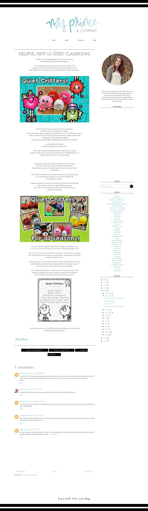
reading (117, 248)
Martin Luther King (117, 200)
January (107, 335)
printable (117, 246)
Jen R (21, 389)
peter (21, 429)
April (106, 326)
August (107, 315)
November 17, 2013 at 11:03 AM (32, 389)
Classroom (81, 40)
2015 (105, 285)
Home (53, 40)
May (106, 324)
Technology (117, 212)
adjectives (117, 214)
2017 (104, 280)
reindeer (117, 252)
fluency (117, 230)
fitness (117, 228)
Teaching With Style (117, 210)
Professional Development (117, 204)
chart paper (117, 220)
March (107, 329)
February (107, 332)
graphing (117, 232)
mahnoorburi (24, 415)
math (117, 238)
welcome (117, 271)
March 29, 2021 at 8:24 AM (36, 415)
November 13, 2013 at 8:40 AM (35, 373)
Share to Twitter (61, 350)
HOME (55, 471)
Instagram (117, 198)
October (107, 310)
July (106, 318)
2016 (105, 282)
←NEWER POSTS (20, 471)
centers (117, 218)
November (108, 296)
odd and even (117, 244)
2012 (105, 338)
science (117, 256)
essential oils (117, 226)
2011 (105, 341)
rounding (117, 254)
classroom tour (117, 222)
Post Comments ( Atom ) (30, 475)
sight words (117, 258)
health (117, 234)
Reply (21, 383)
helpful (41, 420)
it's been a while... (109, 304)
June (106, 321)
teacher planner (117, 264)
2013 (105, 291)
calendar (117, 216)
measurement (117, 240)
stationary (117, 263)
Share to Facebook (34, 350)
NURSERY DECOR (109, 301)
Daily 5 (117, 196)
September (108, 313)
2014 (105, 288)
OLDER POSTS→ (89, 471)
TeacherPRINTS (117, 206)
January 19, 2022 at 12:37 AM (32, 429)
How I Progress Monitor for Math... (114, 298)
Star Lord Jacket (53, 434)
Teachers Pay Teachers (117, 208)
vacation (117, 267)
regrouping (117, 250)
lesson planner (117, 236)
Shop (94, 40)
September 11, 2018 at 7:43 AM (35, 401)
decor (117, 224)
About (66, 40)
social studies (117, 260)
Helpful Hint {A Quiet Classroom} (114, 306)
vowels (117, 269)
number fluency (117, 242)
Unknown (22, 373)
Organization (117, 202)
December (108, 293)
